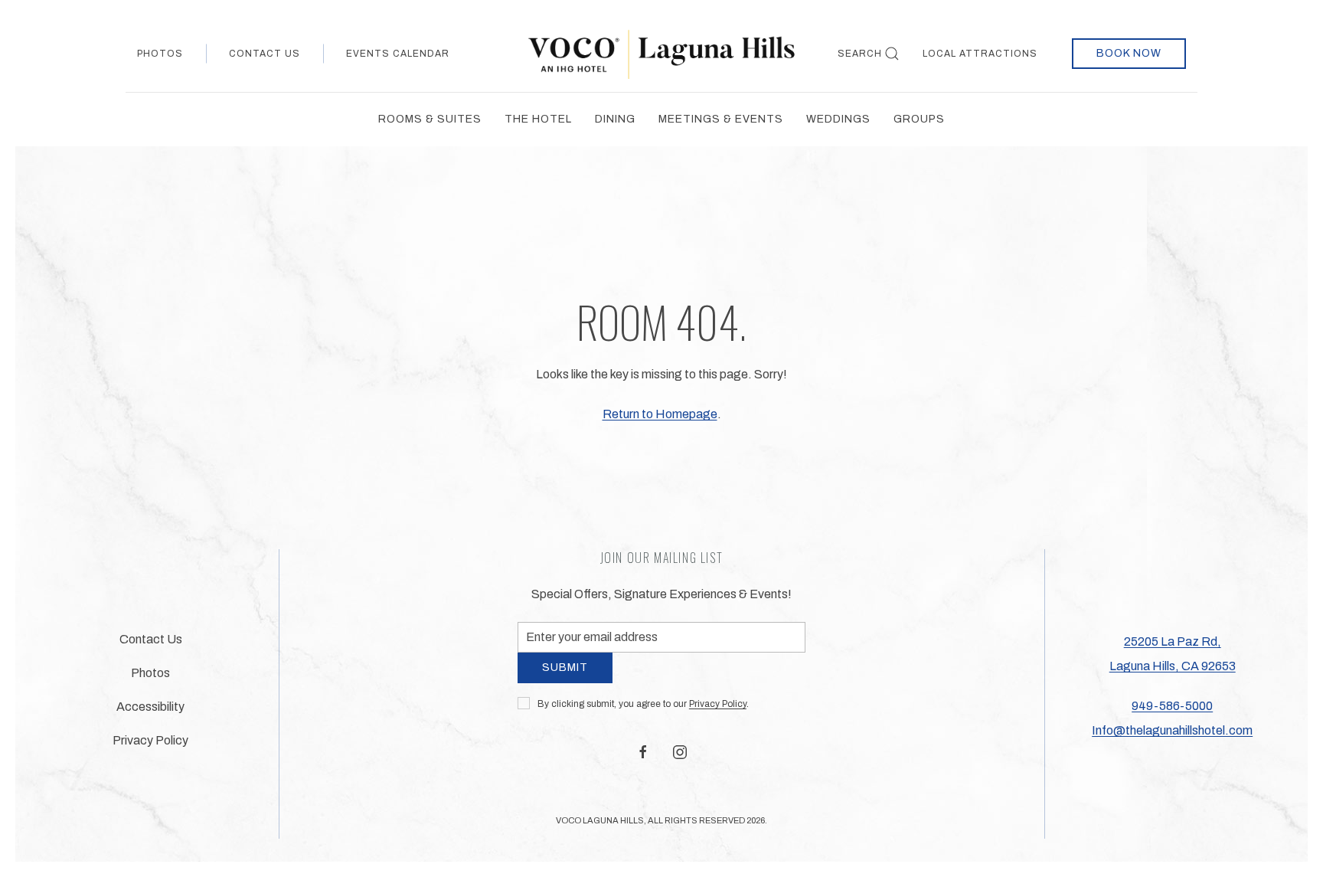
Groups (919, 119)
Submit (565, 679)
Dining (615, 119)
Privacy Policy (717, 715)
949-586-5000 (1172, 711)
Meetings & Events (720, 119)
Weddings (838, 119)
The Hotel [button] (538, 119)
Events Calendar (397, 53)
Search (860, 53)
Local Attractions (980, 53)
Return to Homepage (660, 414)
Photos (160, 53)
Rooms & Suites (430, 119)
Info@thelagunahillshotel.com (1172, 736)
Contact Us (264, 53)
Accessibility (150, 712)
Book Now (1128, 53)
